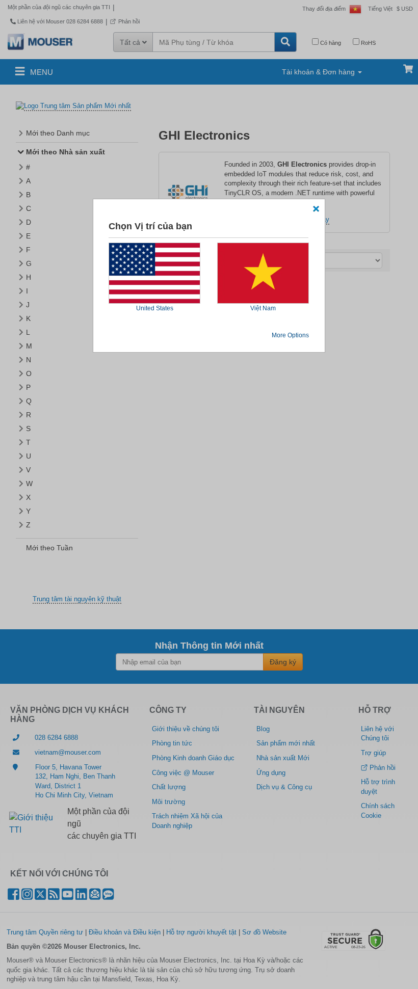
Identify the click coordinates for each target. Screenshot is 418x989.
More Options (290, 335)
